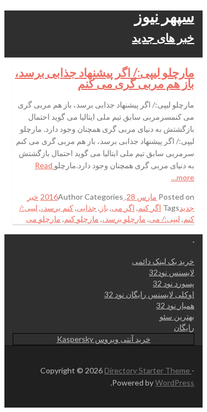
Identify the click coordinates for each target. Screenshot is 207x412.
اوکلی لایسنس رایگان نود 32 (149, 294)
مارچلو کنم (81, 218)
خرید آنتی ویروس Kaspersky (104, 339)
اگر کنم (149, 207)
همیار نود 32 (175, 305)
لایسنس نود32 (171, 272)
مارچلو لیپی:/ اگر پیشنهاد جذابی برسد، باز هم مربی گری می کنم (104, 77)
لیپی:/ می (164, 218)
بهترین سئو (177, 316)
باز (104, 207)
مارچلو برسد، (124, 218)
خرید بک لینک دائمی (163, 261)
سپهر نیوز (164, 16)
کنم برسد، (57, 207)
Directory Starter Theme (148, 370)
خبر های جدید (163, 37)
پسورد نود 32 (173, 283)
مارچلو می (43, 218)
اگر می (123, 207)
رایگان (184, 327)
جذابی (87, 207)
